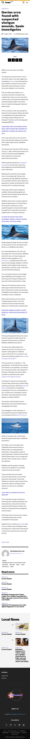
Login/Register (5, 732)
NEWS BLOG (5, 8)
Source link (5, 542)
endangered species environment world (13, 562)
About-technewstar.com (13, 731)
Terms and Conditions (15, 732)
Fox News (22, 524)
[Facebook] (9, 60)
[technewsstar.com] (5, 554)
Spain (13, 81)
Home (4, 731)
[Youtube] (23, 725)
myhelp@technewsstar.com (18, 714)
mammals (5, 564)
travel (22, 564)
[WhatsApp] (20, 60)
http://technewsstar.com (16, 553)
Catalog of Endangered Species (11, 377)
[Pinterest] (16, 60)
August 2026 (5, 675)
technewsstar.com (22, 34)
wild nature (5, 566)
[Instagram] (10, 725)
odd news (12, 564)
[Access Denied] (8, 627)
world (11, 566)
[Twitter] (13, 60)
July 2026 (4, 678)
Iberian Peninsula (21, 415)
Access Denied (7, 579)
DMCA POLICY (15, 734)
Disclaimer (24, 732)
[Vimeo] (19, 725)
